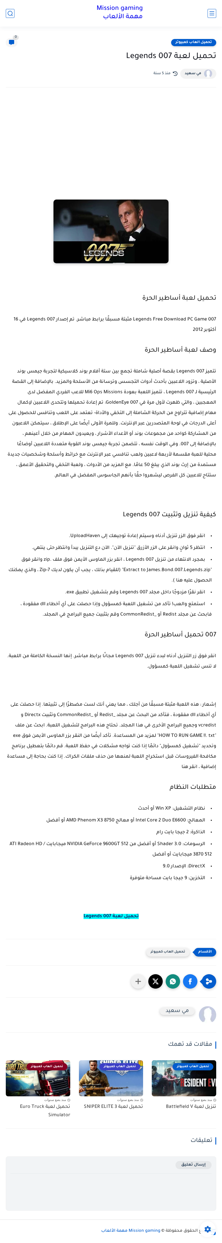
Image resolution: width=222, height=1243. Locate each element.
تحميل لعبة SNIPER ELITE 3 (113, 1107)
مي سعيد (193, 74)
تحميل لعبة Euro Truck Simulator (45, 1111)
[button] (190, 981)
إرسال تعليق (193, 1165)
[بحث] (10, 13)
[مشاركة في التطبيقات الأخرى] (138, 981)
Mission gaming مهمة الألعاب (120, 13)
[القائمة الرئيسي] (212, 13)
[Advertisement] (111, 142)
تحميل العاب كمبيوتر (193, 42)
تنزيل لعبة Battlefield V (191, 1107)
